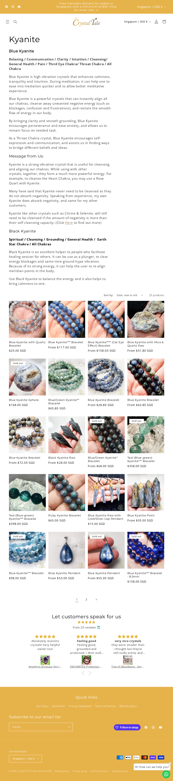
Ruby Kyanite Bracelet (64, 515)
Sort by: (108, 295)
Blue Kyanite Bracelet (103, 400)
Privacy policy (80, 771)
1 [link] (77, 599)
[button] (7, 22)
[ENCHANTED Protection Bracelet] (86, 660)
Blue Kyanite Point (141, 515)
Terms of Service (105, 706)
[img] (86, 622)
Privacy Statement (80, 706)
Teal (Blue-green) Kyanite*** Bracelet (141, 459)
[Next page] (96, 599)
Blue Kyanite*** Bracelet (65, 342)
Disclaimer (58, 706)
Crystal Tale (24, 771)
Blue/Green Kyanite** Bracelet (63, 401)
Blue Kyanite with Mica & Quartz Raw (145, 344)
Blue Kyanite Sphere (24, 400)
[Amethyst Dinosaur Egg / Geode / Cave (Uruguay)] (45, 660)
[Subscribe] (68, 727)
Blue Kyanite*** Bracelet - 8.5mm (144, 575)
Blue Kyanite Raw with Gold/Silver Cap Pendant (105, 517)
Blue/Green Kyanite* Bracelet (103, 459)
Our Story (42, 706)
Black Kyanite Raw (61, 457)
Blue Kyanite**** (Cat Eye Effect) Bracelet (106, 344)
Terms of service (99, 771)
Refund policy (128, 706)
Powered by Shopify (41, 771)
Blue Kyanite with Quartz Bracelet (27, 344)
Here (69, 222)
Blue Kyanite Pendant (64, 573)
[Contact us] (166, 774)
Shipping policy (120, 771)
